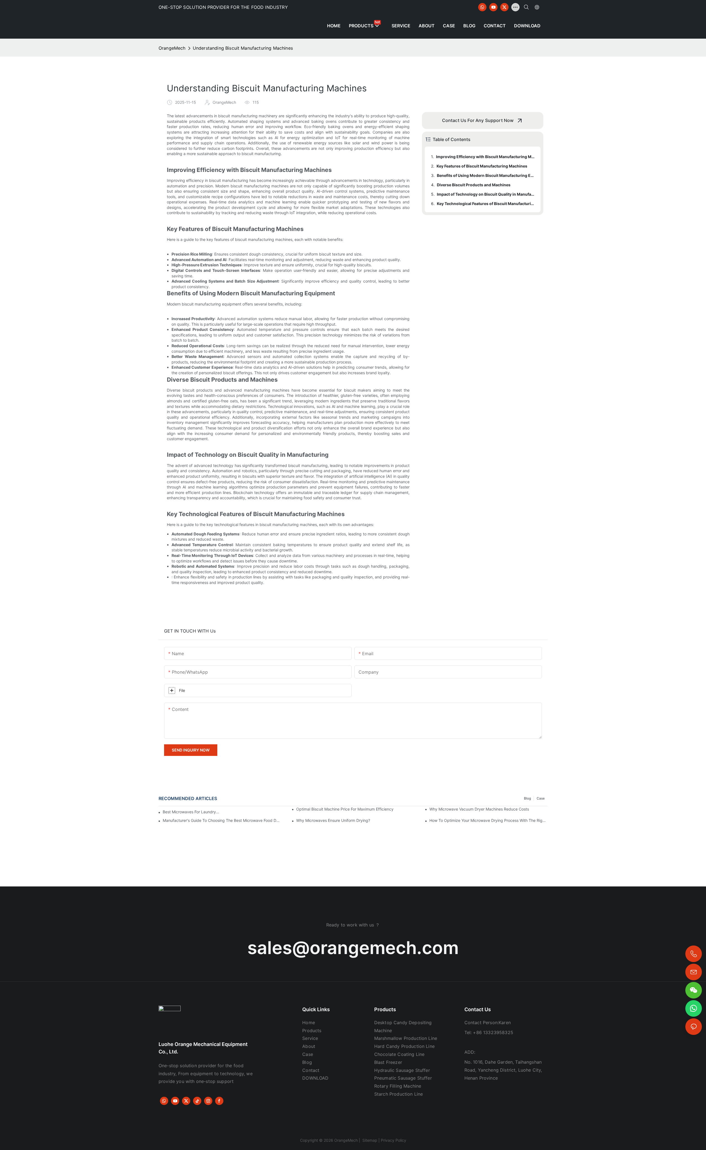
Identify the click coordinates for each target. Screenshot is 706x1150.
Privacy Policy (393, 1140)
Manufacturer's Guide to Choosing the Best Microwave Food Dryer (222, 820)
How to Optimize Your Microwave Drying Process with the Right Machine (488, 820)
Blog (527, 798)
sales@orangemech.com (353, 947)
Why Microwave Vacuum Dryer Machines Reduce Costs (479, 809)
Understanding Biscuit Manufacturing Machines (243, 48)
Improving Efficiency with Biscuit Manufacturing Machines (485, 156)
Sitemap (369, 1140)
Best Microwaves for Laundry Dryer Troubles (191, 811)
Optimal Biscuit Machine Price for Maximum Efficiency (345, 809)
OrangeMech (172, 48)
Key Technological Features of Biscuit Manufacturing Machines (486, 203)
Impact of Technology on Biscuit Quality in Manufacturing (486, 194)
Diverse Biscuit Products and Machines (473, 184)
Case (541, 798)
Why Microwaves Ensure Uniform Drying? (333, 820)
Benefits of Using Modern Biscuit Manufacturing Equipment (486, 175)
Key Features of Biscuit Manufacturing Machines (482, 166)
